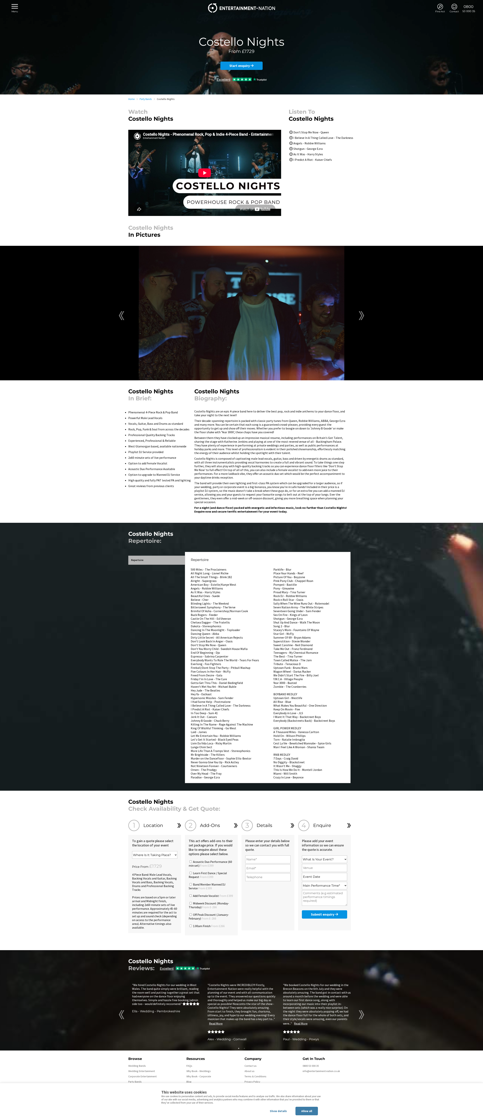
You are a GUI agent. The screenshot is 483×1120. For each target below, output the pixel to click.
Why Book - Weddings (198, 1071)
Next (361, 315)
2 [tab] (244, 1048)
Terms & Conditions (255, 1076)
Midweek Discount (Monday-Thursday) (209, 905)
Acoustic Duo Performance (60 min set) (210, 863)
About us (250, 1071)
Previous (121, 315)
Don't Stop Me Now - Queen (311, 132)
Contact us (251, 1065)
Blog (189, 1081)
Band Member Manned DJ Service (207, 886)
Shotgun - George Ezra (308, 149)
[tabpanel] (166, 998)
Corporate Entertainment (142, 1076)
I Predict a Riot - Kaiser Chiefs (312, 160)
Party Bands (146, 99)
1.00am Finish (208, 926)
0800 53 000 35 (311, 1065)
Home (131, 99)
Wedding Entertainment (141, 1071)
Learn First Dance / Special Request (208, 875)
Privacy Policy (252, 1081)
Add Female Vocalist (212, 896)
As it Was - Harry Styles (308, 154)
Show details (278, 1111)
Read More (216, 1023)
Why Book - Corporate (198, 1076)
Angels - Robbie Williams (309, 143)
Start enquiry (240, 65)
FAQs (189, 1065)
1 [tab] (239, 1048)
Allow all (306, 1111)
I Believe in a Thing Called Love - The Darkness (323, 138)
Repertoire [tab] (137, 560)
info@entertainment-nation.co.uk (321, 1071)
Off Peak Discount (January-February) (209, 916)
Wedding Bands (137, 1065)
